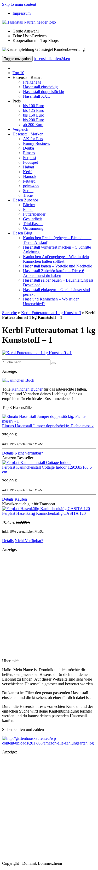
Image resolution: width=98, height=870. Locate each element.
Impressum (22, 13)
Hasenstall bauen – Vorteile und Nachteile (57, 266)
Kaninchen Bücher (27, 389)
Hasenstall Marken (28, 134)
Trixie (28, 195)
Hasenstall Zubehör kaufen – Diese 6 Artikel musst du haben (53, 273)
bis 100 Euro (33, 105)
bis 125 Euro (33, 110)
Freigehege (32, 82)
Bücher (29, 205)
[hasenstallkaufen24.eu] (29, 22)
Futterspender (34, 214)
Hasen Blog (22, 233)
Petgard (29, 181)
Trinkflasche (33, 223)
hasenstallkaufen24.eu (52, 58)
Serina (28, 190)
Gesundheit (32, 219)
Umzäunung (33, 228)
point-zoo (31, 186)
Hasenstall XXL (36, 96)
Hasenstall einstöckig (40, 87)
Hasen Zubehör (25, 200)
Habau (28, 167)
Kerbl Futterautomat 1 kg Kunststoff (51, 312)
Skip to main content (19, 4)
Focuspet (30, 162)
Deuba (28, 148)
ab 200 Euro (33, 124)
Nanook (29, 176)
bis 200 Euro (33, 120)
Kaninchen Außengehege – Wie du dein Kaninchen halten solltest (56, 259)
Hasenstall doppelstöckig (43, 91)
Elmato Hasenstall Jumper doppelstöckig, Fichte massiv (48, 426)
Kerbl (27, 171)
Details (8, 453)
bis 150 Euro (33, 115)
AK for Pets (33, 138)
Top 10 (18, 72)
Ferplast (29, 157)
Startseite (9, 312)
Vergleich (20, 129)
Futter (28, 209)
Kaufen (21, 499)
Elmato (29, 153)
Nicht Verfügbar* (29, 453)
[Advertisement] (49, 605)
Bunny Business (36, 143)
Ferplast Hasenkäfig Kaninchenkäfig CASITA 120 (44, 513)
